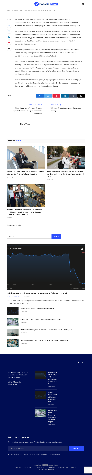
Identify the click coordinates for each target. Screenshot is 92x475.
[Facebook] (9, 25)
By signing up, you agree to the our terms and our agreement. (35, 454)
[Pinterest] (9, 42)
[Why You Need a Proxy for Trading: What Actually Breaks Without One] (13, 343)
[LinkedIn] (9, 37)
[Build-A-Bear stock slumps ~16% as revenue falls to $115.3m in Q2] (46, 267)
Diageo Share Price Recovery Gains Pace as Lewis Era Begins (41, 319)
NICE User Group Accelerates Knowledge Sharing (65, 109)
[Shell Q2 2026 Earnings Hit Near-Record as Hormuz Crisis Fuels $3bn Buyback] (13, 332)
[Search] (83, 4)
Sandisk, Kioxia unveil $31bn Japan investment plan (37, 309)
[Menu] (9, 4)
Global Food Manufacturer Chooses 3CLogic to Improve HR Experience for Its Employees (26, 111)
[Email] (9, 48)
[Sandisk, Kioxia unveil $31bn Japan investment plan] (13, 311)
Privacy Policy (48, 454)
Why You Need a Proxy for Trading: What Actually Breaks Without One (44, 340)
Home (9, 10)
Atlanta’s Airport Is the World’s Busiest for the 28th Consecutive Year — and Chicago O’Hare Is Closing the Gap (24, 212)
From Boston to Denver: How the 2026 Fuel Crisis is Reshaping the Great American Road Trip (65, 174)
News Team (25, 124)
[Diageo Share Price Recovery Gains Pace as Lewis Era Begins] (13, 322)
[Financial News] (46, 4)
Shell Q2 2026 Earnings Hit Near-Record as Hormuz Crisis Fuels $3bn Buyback (46, 330)
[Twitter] (9, 31)
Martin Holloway (15, 297)
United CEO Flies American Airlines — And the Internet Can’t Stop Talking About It (25, 173)
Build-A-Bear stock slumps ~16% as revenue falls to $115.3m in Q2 (39, 293)
